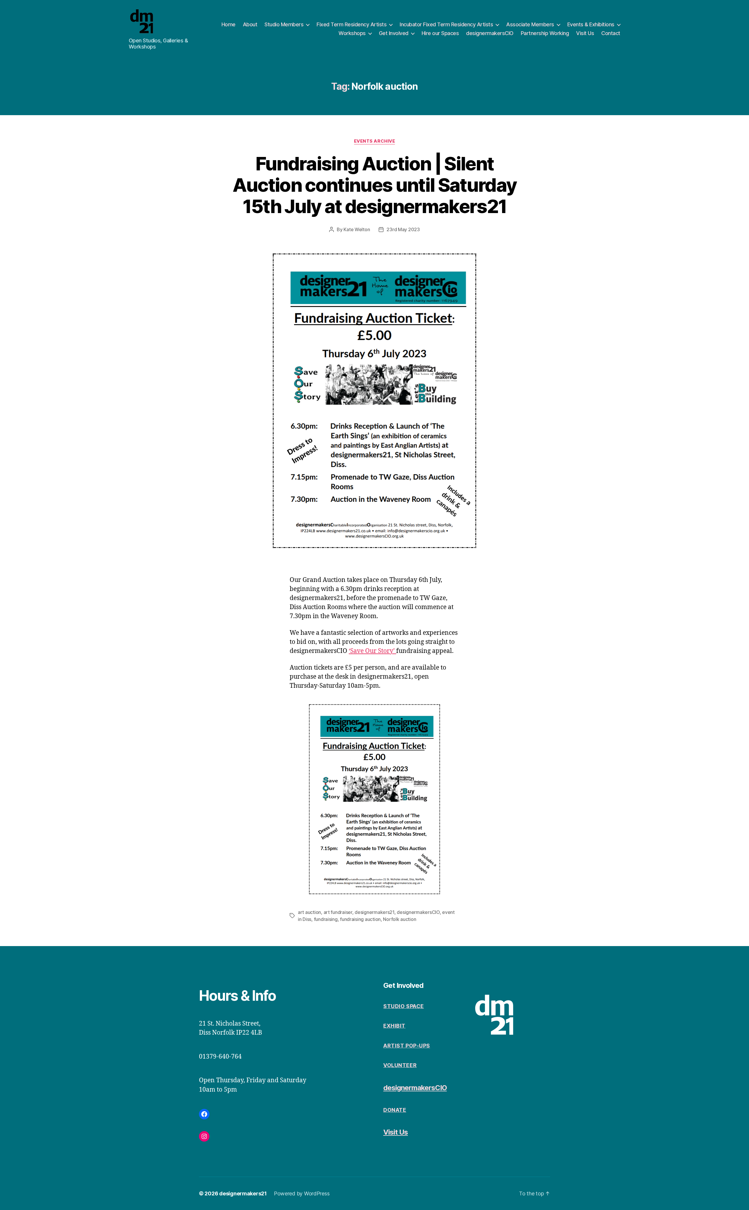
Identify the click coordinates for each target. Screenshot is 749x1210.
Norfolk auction (399, 919)
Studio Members (283, 24)
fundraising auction (360, 919)
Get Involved (393, 33)
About (250, 24)
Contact (610, 33)
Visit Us (585, 33)
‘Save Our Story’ (372, 651)
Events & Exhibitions (590, 24)
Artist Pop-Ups (406, 1046)
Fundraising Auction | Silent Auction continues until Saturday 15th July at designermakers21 (375, 184)
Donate (394, 1110)
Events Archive (374, 141)
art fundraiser (338, 912)
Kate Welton (356, 229)
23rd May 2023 (403, 229)
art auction (309, 912)
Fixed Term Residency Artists (351, 24)
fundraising (326, 919)
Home (228, 24)
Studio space (403, 1006)
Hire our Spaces (440, 33)
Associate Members (530, 24)
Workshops (352, 33)
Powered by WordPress (302, 1193)
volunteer (400, 1065)
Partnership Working (545, 33)
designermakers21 (374, 912)
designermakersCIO (489, 33)
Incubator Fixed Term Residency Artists (446, 24)
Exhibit (394, 1026)
